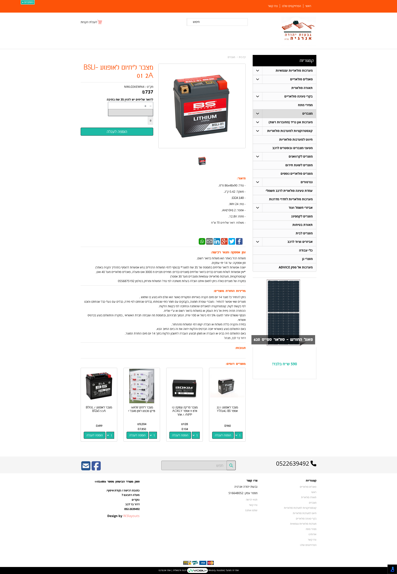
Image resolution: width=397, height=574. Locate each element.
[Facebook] (239, 241)
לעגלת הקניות (89, 22)
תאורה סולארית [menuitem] (302, 88)
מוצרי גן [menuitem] (307, 259)
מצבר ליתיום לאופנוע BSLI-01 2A (118, 72)
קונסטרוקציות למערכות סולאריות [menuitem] (290, 131)
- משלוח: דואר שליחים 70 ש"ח (228, 222)
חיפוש (196, 22)
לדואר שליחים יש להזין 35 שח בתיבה (130, 99)
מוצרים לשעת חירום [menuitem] (299, 165)
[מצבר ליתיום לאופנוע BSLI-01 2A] (202, 160)
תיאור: (241, 178)
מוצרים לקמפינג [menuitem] (302, 216)
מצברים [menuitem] (307, 113)
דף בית (242, 57)
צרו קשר (251, 480)
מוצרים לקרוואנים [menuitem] (301, 156)
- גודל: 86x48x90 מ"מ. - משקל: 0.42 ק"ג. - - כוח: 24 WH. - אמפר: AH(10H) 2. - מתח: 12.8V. (228, 203)
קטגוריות (306, 60)
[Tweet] (231, 241)
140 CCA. (237, 197)
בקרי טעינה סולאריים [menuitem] (298, 96)
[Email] (209, 241)
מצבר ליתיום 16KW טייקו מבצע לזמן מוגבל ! (141, 409)
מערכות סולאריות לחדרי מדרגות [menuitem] (291, 199)
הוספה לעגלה (223, 435)
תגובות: (240, 348)
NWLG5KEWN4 (134, 87)
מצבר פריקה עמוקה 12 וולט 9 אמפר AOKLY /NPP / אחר (185, 411)
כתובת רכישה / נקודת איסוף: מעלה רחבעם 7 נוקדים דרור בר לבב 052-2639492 (123, 500)
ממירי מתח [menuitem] (305, 105)
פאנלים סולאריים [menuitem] (301, 79)
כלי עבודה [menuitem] (306, 250)
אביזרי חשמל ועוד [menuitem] (301, 207)
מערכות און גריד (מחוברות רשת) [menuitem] (291, 122)
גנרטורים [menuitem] (307, 182)
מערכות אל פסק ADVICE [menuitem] (296, 267)
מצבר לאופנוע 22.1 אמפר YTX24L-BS (227, 409)
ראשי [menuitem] (308, 6)
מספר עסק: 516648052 (242, 493)
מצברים (231, 57)
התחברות (28, 2)
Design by (123, 516)
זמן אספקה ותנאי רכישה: (228, 252)
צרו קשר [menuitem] (273, 6)
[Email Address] (85, 469)
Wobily (212, 570)
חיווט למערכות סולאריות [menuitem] (296, 139)
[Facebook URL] (96, 469)
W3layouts (131, 516)
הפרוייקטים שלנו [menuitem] (291, 6)
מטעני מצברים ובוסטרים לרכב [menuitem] (292, 148)
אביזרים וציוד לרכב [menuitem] (300, 242)
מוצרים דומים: (236, 364)
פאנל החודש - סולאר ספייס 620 (283, 339)
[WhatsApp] (202, 241)
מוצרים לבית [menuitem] (304, 233)
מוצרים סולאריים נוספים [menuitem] (297, 173)
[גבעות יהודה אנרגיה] (298, 31)
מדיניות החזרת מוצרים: (230, 291)
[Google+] (224, 241)
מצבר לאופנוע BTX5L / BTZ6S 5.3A (99, 409)
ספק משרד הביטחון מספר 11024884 (117, 481)
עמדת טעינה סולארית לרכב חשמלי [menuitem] (289, 191)
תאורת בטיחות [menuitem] (302, 225)
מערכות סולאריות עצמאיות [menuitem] (294, 70)
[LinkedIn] (217, 241)
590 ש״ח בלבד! (284, 363)
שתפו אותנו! (251, 510)
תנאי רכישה (251, 499)
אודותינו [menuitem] (312, 534)
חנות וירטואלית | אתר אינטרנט (173, 570)
